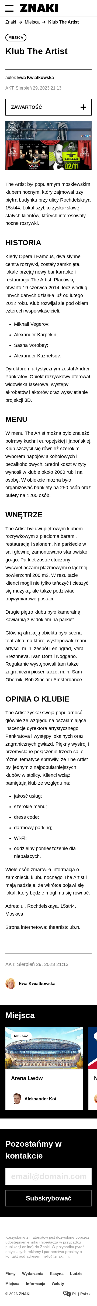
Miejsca (32, 22)
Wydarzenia (32, 1273)
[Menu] (9, 8)
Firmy (10, 1273)
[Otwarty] (83, 107)
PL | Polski (81, 1294)
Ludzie (76, 1273)
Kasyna (57, 1273)
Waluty (58, 1283)
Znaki (10, 22)
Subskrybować (48, 1198)
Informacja (35, 1283)
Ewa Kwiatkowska (37, 983)
